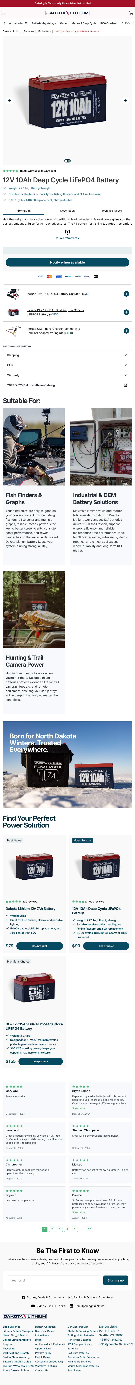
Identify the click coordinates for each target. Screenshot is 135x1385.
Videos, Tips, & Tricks (51, 1306)
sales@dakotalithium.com (116, 1344)
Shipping (13, 355)
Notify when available (67, 262)
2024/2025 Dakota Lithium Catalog (31, 385)
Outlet (64, 23)
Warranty (13, 375)
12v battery (44, 31)
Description (67, 210)
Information (23, 210)
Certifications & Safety (16, 1352)
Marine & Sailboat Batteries (83, 1365)
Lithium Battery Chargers (18, 1331)
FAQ (10, 365)
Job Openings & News (89, 1306)
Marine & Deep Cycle (84, 23)
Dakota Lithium (11, 31)
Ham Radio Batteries (79, 1361)
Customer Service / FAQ (49, 1361)
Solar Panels (75, 1370)
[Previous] (9, 100)
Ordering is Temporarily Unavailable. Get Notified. (62, 3)
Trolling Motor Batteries (81, 1335)
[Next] (125, 100)
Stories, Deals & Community (45, 1297)
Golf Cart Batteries (78, 1352)
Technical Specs (112, 210)
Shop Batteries (11, 1326)
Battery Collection (45, 1326)
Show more (78, 1108)
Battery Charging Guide (17, 1361)
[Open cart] (131, 13)
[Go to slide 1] (66, 161)
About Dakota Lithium (16, 1370)
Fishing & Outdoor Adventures (94, 1297)
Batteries (29, 31)
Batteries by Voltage (44, 23)
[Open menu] (4, 13)
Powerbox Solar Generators (83, 1357)
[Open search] (4, 23)
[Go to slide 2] (69, 161)
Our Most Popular (78, 1326)
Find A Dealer (43, 1357)
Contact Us (41, 1370)
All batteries (16, 23)
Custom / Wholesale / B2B (18, 1365)
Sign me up (116, 1280)
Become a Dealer (45, 1331)
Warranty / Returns (46, 1365)
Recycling (9, 1348)
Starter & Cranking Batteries (84, 1331)
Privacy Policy (43, 1352)
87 (89, 1229)
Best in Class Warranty (16, 1357)
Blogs (38, 1339)
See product (39, 945)
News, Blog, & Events (15, 1335)
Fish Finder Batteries (79, 1339)
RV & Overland (108, 23)
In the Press (42, 1335)
